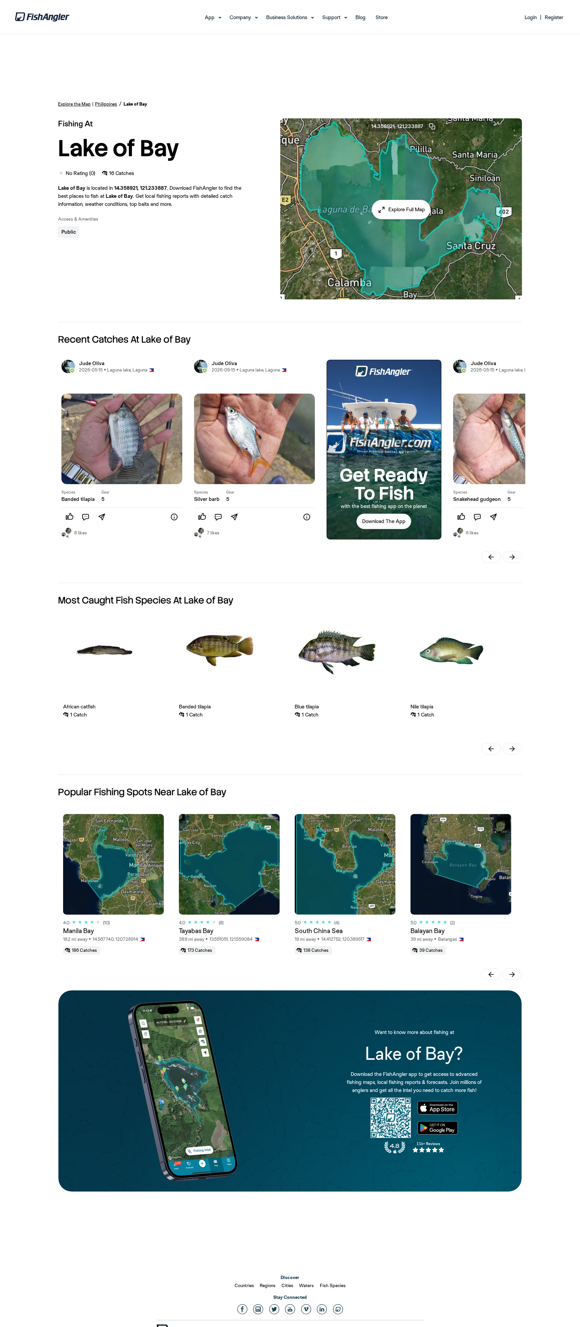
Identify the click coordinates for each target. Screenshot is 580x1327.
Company (240, 17)
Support (331, 17)
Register (554, 17)
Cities (287, 1285)
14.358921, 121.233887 (397, 126)
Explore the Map (74, 104)
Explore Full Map (406, 209)
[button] (401, 209)
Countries (244, 1285)
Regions (268, 1285)
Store (382, 17)
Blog (360, 17)
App (209, 17)
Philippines (106, 104)
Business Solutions (286, 17)
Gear (105, 492)
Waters (306, 1285)
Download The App (383, 521)
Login (531, 17)
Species (68, 492)
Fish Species (333, 1285)
